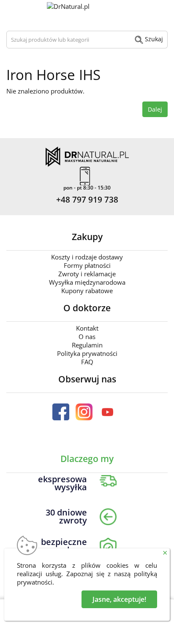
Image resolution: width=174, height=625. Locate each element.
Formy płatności (87, 265)
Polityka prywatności (87, 353)
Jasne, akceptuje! (119, 599)
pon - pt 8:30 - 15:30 (87, 187)
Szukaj (153, 39)
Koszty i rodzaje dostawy (87, 257)
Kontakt (87, 328)
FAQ (87, 362)
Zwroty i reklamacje (87, 274)
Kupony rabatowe (87, 290)
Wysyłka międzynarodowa (87, 282)
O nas (87, 336)
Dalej (155, 109)
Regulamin (87, 345)
